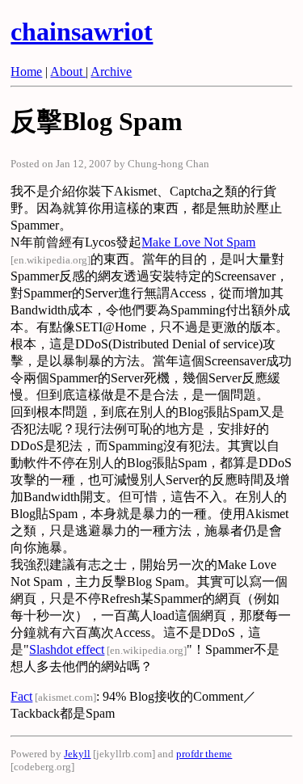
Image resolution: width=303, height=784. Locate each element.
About (68, 71)
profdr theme (204, 754)
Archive (111, 71)
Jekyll (77, 754)
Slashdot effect (66, 649)
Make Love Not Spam (198, 242)
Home (26, 71)
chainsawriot (82, 31)
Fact (21, 696)
